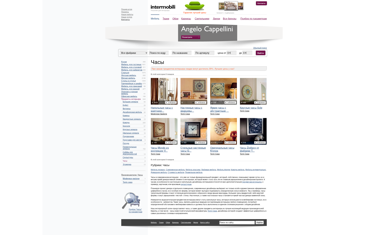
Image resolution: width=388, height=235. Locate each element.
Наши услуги (126, 17)
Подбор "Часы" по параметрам (135, 210)
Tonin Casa (185, 113)
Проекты (125, 11)
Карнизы (186, 18)
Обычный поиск (260, 47)
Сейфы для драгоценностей (130, 153)
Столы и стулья (128, 80)
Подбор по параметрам (253, 18)
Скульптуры (128, 157)
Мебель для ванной (130, 88)
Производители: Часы (132, 174)
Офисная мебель (129, 96)
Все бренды (229, 18)
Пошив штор (126, 9)
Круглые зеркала (130, 129)
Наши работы (127, 14)
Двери (216, 18)
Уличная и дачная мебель (129, 92)
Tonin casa (127, 182)
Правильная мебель (193, 172)
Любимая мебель (208, 169)
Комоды (126, 122)
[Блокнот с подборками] (230, 10)
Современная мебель (175, 169)
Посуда (126, 143)
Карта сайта (204, 222)
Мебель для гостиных (131, 64)
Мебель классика (193, 169)
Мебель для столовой (131, 67)
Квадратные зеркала (132, 119)
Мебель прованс (158, 169)
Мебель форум (223, 169)
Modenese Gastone (159, 113)
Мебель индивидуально (255, 169)
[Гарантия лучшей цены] (194, 10)
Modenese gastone (131, 178)
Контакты (261, 3)
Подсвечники (128, 136)
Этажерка (127, 164)
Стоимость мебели (176, 172)
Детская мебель (128, 75)
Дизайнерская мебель (132, 112)
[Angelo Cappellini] (190, 37)
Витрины (126, 108)
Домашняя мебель (159, 172)
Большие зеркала (130, 101)
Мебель (155, 18)
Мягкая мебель (128, 77)
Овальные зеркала (131, 132)
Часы (125, 160)
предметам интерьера (252, 181)
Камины (126, 115)
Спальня (125, 72)
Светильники (202, 18)
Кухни (124, 61)
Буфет (125, 105)
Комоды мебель (237, 169)
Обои (175, 18)
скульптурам (186, 184)
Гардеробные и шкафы (131, 83)
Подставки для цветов (132, 139)
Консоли (126, 126)
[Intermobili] (163, 7)
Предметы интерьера (131, 98)
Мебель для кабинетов (131, 69)
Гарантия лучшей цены (194, 12)
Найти (260, 52)
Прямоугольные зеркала (130, 147)
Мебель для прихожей (131, 86)
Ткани (166, 18)
